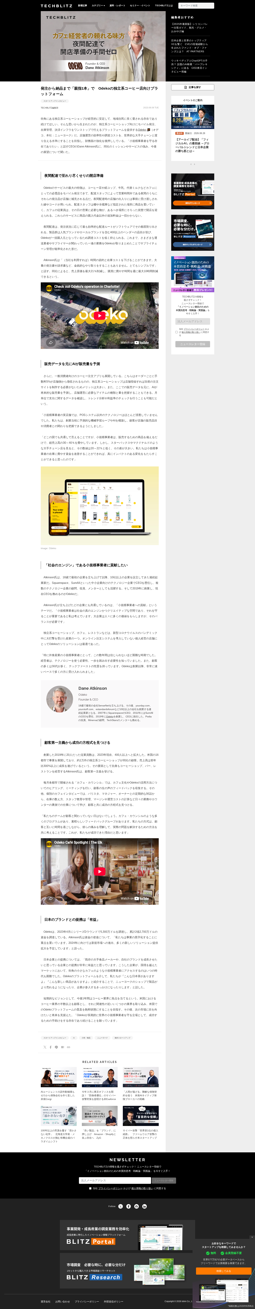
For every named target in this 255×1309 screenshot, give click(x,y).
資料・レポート (117, 5)
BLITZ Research (127, 1271)
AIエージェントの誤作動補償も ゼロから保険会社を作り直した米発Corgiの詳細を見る (59, 1085)
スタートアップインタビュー (55, 101)
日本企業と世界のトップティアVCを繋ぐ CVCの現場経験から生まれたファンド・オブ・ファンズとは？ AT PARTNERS (189, 46)
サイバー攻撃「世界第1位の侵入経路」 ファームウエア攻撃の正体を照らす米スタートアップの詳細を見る (141, 1125)
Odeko (142, 129)
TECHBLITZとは (164, 5)
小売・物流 (86, 1038)
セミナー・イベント (140, 5)
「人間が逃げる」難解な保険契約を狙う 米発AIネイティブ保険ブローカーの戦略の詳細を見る (141, 1085)
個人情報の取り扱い (191, 332)
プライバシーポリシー (194, 329)
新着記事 (82, 5)
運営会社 (45, 1301)
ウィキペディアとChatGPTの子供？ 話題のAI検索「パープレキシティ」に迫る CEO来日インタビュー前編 (189, 66)
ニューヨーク (102, 1038)
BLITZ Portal (127, 1235)
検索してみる (223, 1271)
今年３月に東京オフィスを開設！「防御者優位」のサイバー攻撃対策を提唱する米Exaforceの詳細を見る (100, 1085)
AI (74, 1038)
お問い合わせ (62, 1301)
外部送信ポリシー (113, 1301)
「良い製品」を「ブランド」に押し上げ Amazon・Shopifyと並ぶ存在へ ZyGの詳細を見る (100, 1125)
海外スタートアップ (122, 1038)
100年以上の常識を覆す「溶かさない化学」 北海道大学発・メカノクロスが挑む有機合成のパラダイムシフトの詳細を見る (59, 1125)
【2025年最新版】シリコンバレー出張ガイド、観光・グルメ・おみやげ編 (189, 28)
